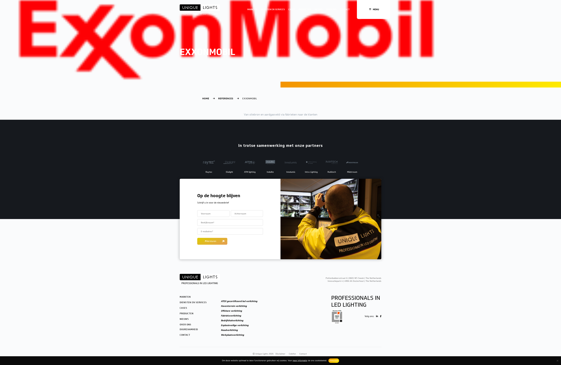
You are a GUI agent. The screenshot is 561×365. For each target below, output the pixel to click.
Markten (252, 9)
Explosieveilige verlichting (235, 325)
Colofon (292, 353)
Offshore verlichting (231, 311)
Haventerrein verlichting (234, 306)
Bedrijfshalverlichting (232, 320)
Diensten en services (273, 9)
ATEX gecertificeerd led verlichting (239, 301)
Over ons (331, 9)
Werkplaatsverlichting (232, 335)
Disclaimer (280, 353)
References (225, 98)
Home (205, 98)
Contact (345, 9)
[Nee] (557, 360)
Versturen (211, 241)
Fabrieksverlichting (231, 315)
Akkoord (334, 360)
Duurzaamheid (189, 329)
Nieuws (319, 9)
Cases (291, 9)
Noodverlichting (229, 330)
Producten (305, 9)
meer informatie (300, 360)
